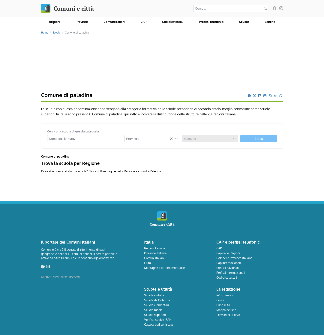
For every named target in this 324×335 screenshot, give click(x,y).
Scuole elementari (156, 305)
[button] (176, 138)
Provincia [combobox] (132, 139)
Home (44, 32)
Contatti (221, 300)
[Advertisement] (162, 63)
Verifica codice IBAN (158, 320)
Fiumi (148, 263)
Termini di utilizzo (228, 315)
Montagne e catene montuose (164, 268)
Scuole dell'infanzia (157, 300)
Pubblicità (223, 305)
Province (82, 22)
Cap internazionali (228, 263)
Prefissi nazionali (227, 268)
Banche (270, 22)
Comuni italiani (114, 22)
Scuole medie (153, 310)
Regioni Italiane (154, 248)
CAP (143, 22)
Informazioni (224, 295)
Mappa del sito (226, 310)
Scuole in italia (154, 295)
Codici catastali (172, 22)
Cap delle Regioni (228, 253)
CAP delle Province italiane (234, 258)
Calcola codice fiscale (158, 324)
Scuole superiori (155, 315)
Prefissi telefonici (211, 22)
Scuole (244, 22)
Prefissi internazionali (230, 272)
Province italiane (155, 253)
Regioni (54, 22)
